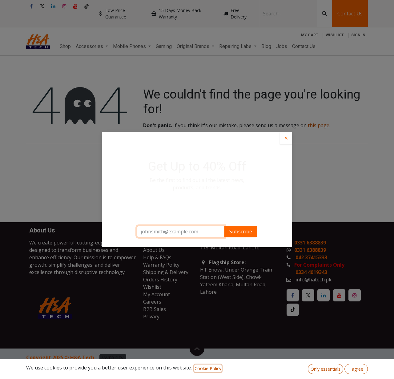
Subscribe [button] (240, 231)
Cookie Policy (208, 368)
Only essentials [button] (325, 369)
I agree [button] (356, 369)
